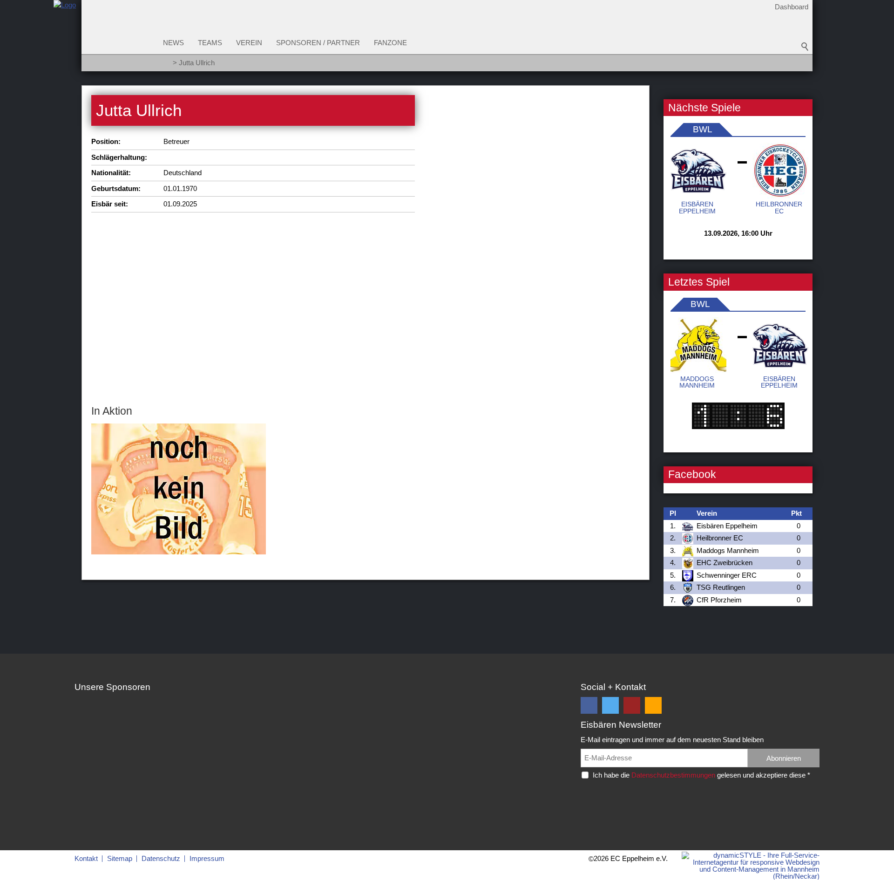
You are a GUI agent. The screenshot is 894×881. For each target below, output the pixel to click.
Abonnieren (783, 758)
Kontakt (86, 858)
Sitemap (119, 858)
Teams (210, 43)
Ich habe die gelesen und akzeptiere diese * (701, 775)
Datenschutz (161, 858)
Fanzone (390, 43)
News (173, 43)
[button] (589, 705)
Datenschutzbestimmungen (673, 775)
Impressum (207, 858)
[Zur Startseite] (65, 39)
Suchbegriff (805, 46)
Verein (249, 43)
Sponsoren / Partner (318, 43)
